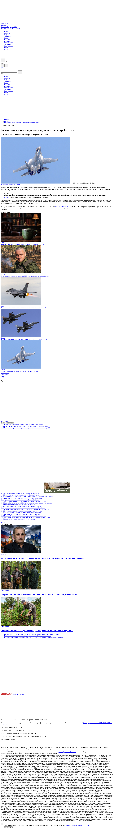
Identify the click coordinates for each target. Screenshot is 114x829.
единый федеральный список (67, 752)
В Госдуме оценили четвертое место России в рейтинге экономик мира (24, 426)
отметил (6, 197)
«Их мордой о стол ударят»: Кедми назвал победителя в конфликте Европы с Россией (42, 558)
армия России (5, 373)
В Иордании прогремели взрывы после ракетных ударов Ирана (22, 424)
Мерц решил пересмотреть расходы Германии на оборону (20, 493)
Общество (4, 554)
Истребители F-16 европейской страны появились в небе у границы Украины (24, 339)
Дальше (3, 523)
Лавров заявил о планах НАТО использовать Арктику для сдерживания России (27, 496)
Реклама (21, 694)
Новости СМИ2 (5, 421)
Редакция (15, 694)
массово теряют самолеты (63, 206)
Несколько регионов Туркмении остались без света (18, 504)
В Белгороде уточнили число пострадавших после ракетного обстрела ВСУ (25, 509)
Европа (3, 242)
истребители (4, 374)
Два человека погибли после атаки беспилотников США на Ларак (23, 508)
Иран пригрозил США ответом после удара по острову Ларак (21, 498)
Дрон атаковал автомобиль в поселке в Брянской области (20, 500)
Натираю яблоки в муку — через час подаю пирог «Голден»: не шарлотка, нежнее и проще (32, 634)
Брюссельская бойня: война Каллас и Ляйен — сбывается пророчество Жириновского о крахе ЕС (34, 637)
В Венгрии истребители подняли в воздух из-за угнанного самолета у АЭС (24, 308)
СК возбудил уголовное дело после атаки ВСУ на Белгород (20, 514)
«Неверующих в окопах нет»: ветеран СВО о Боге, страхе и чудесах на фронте (25, 276)
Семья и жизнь (5, 590)
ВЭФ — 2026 (5, 25)
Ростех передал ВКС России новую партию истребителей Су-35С (21, 371)
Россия (3, 274)
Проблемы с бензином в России (10, 28)
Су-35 (2, 377)
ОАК (2, 376)
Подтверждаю (8, 827)
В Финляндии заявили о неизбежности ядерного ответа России (22, 511)
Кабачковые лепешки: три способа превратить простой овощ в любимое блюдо (28, 636)
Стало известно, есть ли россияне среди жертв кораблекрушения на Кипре (25, 517)
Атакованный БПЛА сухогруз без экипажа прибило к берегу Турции (23, 501)
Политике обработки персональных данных (77, 825)
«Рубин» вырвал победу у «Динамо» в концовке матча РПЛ (21, 512)
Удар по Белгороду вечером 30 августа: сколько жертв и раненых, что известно (26, 503)
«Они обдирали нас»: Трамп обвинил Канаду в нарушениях (21, 506)
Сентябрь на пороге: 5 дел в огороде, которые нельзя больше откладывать (37, 630)
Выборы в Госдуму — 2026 (9, 27)
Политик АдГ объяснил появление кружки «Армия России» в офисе (23, 516)
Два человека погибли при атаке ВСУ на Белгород (18, 519)
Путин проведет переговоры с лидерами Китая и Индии (20, 495)
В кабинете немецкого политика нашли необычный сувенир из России (22, 244)
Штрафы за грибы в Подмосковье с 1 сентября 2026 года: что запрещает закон (39, 594)
